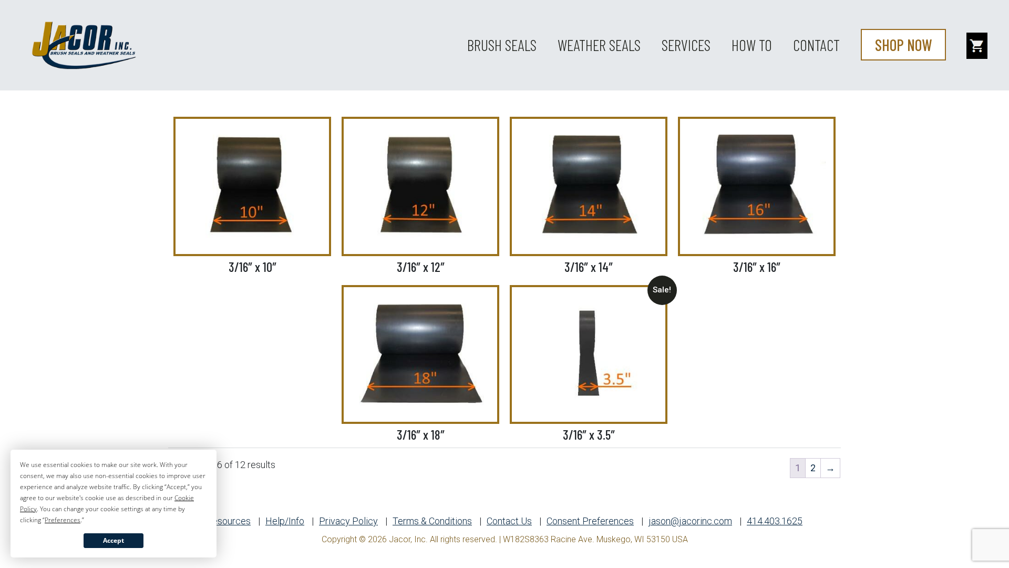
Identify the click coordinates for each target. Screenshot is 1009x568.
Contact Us (509, 520)
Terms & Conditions (432, 520)
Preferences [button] (62, 519)
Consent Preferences (590, 520)
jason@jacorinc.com (690, 520)
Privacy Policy (348, 520)
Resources (229, 520)
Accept (113, 540)
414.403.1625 (774, 520)
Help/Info (284, 520)
